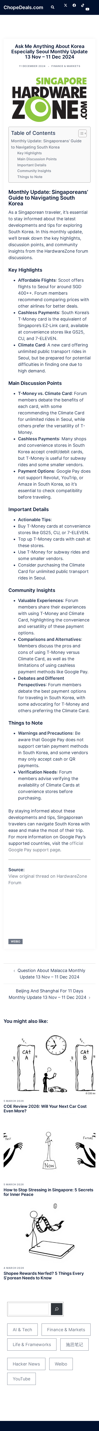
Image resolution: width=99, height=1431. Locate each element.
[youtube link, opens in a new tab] (87, 9)
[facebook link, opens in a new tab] (74, 5)
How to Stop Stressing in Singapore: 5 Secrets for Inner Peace (48, 1192)
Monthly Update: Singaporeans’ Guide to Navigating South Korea (46, 143)
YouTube (21, 1378)
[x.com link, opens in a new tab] (65, 5)
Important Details (31, 165)
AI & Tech (22, 1329)
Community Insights (34, 171)
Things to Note (30, 177)
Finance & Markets (65, 66)
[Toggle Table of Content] (80, 133)
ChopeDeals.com (23, 7)
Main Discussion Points (37, 159)
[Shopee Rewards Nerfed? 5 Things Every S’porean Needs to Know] (49, 1229)
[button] (52, 7)
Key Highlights (29, 153)
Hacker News (26, 1363)
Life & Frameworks (32, 1344)
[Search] (56, 1309)
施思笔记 (74, 1344)
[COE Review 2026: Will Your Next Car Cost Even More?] (49, 1062)
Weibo (15, 941)
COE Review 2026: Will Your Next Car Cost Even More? (45, 1108)
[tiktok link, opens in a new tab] (83, 5)
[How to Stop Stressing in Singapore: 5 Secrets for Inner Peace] (49, 1146)
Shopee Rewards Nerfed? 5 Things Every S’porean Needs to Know (44, 1275)
